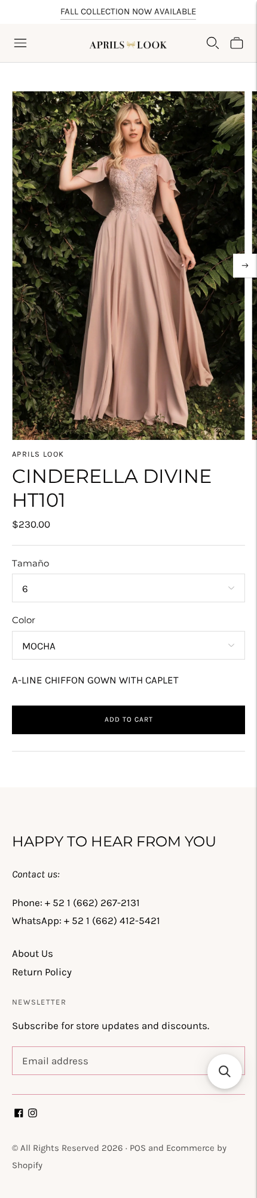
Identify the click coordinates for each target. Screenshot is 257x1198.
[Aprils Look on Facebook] (18, 1114)
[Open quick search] (212, 43)
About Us (32, 953)
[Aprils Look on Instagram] (32, 1114)
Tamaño (30, 563)
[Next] (245, 266)
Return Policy (42, 972)
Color (23, 620)
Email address (53, 1048)
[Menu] (20, 43)
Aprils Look (38, 453)
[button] (224, 1071)
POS (138, 1147)
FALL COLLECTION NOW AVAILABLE (128, 11)
